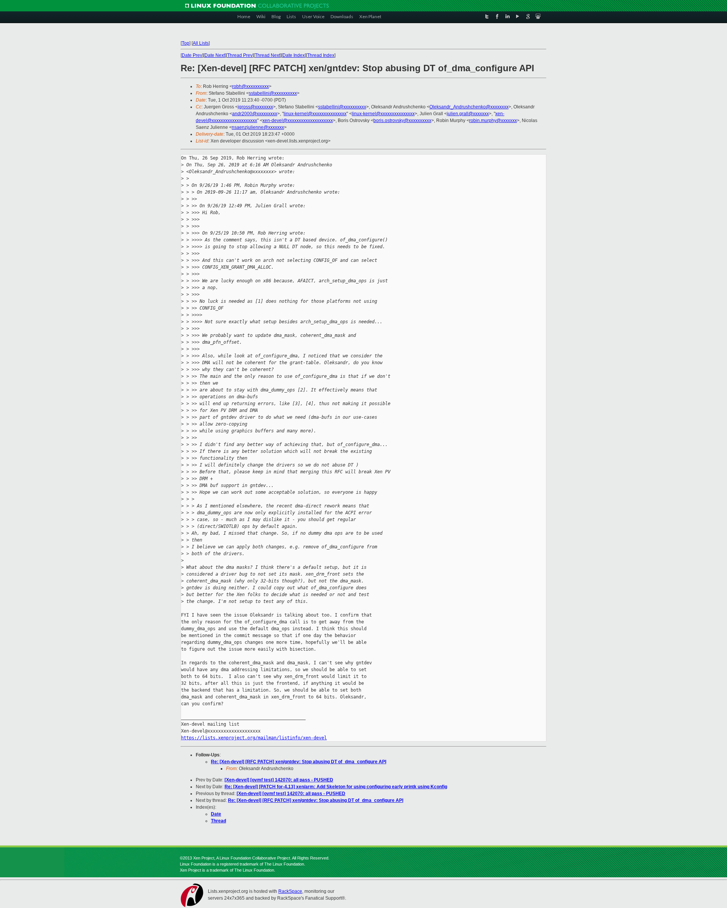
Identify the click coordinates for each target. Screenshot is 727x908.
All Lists (201, 43)
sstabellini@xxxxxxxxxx (273, 93)
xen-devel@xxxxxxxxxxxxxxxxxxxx (297, 120)
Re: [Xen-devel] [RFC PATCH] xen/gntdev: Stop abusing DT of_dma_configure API (298, 761)
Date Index (293, 55)
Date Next (214, 55)
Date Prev (192, 55)
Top (185, 43)
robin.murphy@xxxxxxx (493, 120)
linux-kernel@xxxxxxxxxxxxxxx (315, 113)
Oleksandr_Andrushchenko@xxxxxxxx (469, 107)
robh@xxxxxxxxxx (250, 86)
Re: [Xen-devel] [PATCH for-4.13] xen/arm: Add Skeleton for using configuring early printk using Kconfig (336, 786)
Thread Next (267, 55)
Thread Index (320, 55)
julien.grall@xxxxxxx (468, 113)
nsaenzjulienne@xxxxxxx (258, 127)
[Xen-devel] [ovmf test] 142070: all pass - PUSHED (279, 780)
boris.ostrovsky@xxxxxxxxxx (402, 120)
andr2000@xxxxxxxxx (254, 113)
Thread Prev (240, 55)
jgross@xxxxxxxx (255, 107)
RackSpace (290, 891)
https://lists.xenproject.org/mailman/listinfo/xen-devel (254, 737)
